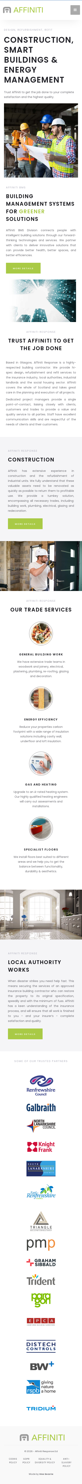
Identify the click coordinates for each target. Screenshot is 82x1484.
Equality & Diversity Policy (45, 1460)
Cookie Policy (13, 1460)
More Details (23, 268)
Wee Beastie (46, 1474)
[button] (75, 10)
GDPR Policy (26, 1460)
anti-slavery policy (66, 1462)
